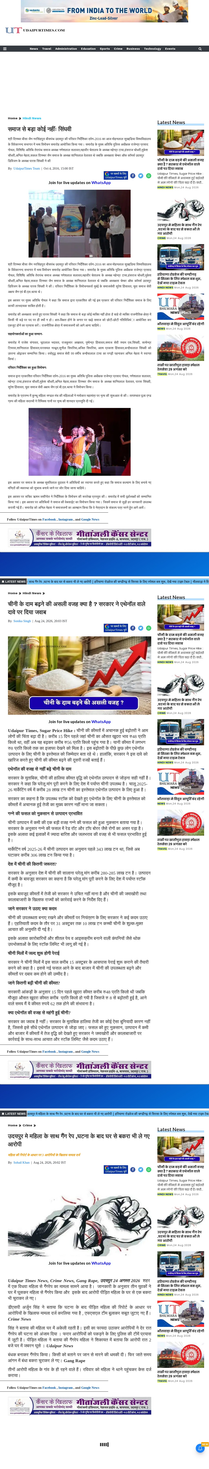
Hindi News (32, 118)
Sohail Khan (21, 1162)
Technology (152, 48)
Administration (66, 48)
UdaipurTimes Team (26, 168)
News (34, 48)
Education (88, 48)
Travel (46, 48)
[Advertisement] (104, 80)
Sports (105, 48)
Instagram (65, 519)
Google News (90, 519)
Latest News (171, 122)
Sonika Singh (22, 621)
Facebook (49, 519)
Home (13, 118)
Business (133, 48)
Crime (118, 48)
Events (170, 48)
